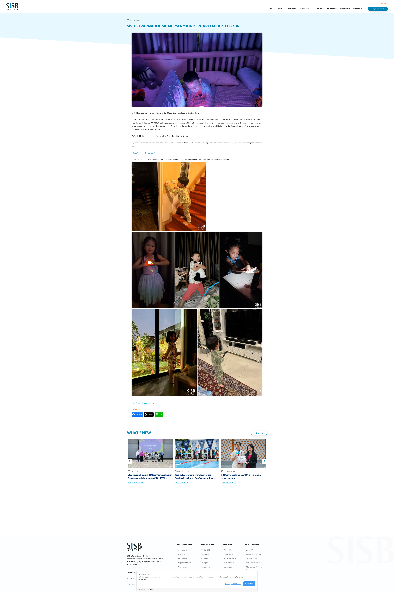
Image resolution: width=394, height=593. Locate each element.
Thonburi (204, 558)
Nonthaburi (205, 567)
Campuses (318, 9)
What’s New (345, 9)
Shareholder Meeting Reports (254, 568)
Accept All (249, 584)
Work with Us (229, 563)
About (279, 9)
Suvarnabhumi (206, 554)
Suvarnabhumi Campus (182, 482)
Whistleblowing (252, 558)
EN (382, 4)
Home (271, 9)
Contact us (228, 567)
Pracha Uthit (205, 550)
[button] (264, 461)
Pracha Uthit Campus (135, 482)
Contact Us (357, 9)
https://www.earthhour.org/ (143, 153)
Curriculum (305, 9)
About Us (249, 550)
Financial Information (254, 563)
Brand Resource (230, 558)
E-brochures (183, 558)
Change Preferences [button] (233, 584)
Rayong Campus (226, 482)
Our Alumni (182, 567)
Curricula (181, 554)
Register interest (184, 563)
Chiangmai (205, 563)
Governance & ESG (253, 554)
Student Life (332, 9)
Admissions (291, 9)
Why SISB (227, 550)
